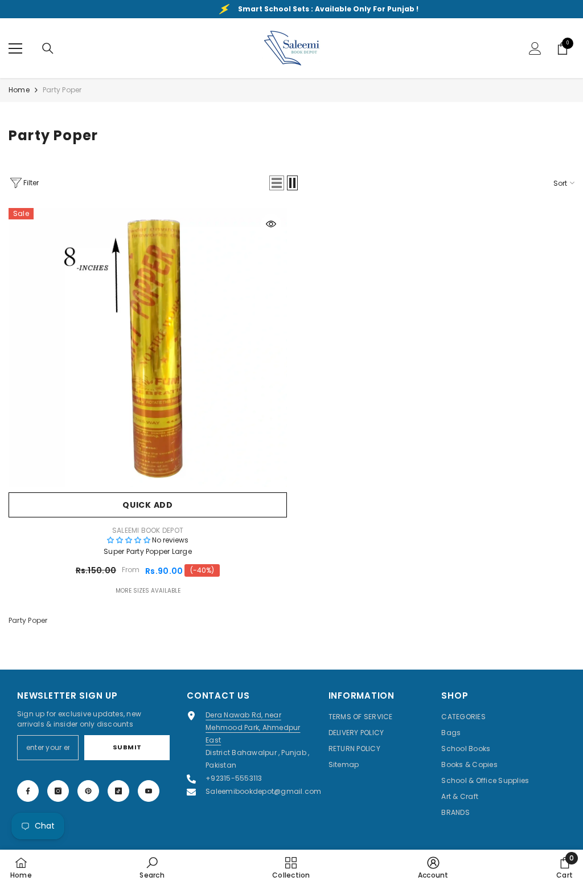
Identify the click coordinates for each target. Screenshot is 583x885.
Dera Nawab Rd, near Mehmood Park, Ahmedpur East (253, 727)
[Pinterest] (88, 791)
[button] (276, 183)
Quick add (147, 505)
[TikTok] (118, 791)
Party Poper (62, 90)
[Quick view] (271, 224)
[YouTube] (148, 791)
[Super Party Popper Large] (148, 347)
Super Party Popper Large (148, 551)
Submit (127, 747)
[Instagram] (58, 791)
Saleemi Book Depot (147, 530)
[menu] (15, 48)
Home (19, 90)
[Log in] (535, 48)
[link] (151, 867)
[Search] (48, 48)
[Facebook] (28, 791)
